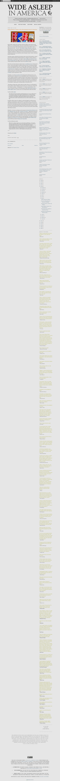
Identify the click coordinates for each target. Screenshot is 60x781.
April (42, 214)
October (42, 190)
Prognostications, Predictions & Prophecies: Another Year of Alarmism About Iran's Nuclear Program (45, 128)
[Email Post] (18, 137)
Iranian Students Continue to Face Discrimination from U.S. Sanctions (22, 29)
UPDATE (43, 79)
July (42, 195)
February (42, 217)
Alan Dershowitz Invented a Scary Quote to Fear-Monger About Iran (45, 47)
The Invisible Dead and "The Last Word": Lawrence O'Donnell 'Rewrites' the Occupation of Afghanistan (45, 170)
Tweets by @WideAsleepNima (44, 36)
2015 (41, 184)
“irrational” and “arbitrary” (23, 111)
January (42, 218)
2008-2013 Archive (37, 24)
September (43, 192)
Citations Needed (47, 30)
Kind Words (29, 24)
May (42, 198)
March (42, 215)
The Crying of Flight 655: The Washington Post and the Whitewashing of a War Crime (45, 138)
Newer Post (9, 145)
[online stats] (30, 779)
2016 (41, 183)
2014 (41, 186)
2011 (41, 223)
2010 (41, 225)
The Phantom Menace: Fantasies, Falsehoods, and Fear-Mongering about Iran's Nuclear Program (45, 105)
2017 (41, 181)
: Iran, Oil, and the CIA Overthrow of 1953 (45, 74)
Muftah (15, 133)
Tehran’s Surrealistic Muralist (45, 199)
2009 (41, 226)
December (43, 187)
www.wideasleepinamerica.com (34, 768)
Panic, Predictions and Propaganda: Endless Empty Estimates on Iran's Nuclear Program (44, 123)
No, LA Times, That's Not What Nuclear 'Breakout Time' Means (45, 50)
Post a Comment (10, 143)
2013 (41, 220)
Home (15, 24)
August (42, 193)
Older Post (36, 145)
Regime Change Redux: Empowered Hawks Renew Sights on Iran (45, 62)
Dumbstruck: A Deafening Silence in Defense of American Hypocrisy (45, 70)
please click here (44, 776)
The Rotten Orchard (42, 174)
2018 (41, 180)
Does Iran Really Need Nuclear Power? (45, 113)
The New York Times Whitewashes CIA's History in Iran (45, 66)
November (43, 189)
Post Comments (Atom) (15, 147)
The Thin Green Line (42, 156)
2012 (41, 222)
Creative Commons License (32, 760)
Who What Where (22, 24)
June (42, 196)
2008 (41, 228)
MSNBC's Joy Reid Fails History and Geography (44, 58)
